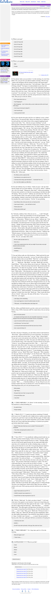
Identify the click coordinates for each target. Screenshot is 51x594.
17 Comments (42, 6)
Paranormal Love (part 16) (21, 575)
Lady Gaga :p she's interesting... (21, 298)
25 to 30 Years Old (18, 46)
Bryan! (15, 547)
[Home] (6, 1)
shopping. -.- (17, 250)
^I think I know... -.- (18, 537)
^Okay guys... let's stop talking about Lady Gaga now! (26, 303)
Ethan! (15, 549)
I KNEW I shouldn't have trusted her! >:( (22, 493)
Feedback (48, 6)
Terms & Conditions (16, 588)
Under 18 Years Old (18, 41)
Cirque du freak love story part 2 (26, 72)
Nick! (15, 552)
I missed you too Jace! (19, 520)
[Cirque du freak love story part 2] (15, 74)
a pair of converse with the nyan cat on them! (24, 320)
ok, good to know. (18, 407)
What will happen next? (19, 534)
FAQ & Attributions (35, 588)
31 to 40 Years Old (18, 49)
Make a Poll (28, 1)
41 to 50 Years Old (18, 51)
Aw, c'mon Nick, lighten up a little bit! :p (22, 182)
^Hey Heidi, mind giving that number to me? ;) (24, 429)
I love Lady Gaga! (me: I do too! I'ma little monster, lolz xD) (26, 301)
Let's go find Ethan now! (19, 395)
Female (15, 66)
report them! (5, 81)
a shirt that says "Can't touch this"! (21, 323)
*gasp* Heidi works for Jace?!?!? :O (22, 490)
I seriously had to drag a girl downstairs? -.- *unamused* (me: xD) (28, 179)
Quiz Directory (33, 1)
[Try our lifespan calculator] (5, 64)
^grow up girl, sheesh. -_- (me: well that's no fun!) (25, 204)
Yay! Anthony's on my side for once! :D (22, 177)
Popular (38, 1)
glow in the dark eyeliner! (19, 314)
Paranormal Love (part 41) (21, 571)
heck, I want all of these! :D (20, 328)
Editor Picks (43, 1)
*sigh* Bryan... (17, 390)
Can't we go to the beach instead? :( (22, 108)
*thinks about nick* (18, 206)
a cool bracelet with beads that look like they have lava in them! (28, 325)
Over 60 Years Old (18, 56)
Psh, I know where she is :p (20, 99)
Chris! (15, 544)
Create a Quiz (44, 75)
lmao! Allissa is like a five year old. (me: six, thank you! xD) (27, 202)
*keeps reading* (17, 409)
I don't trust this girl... (18, 110)
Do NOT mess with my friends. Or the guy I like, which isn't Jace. (28, 525)
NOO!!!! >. (16, 523)
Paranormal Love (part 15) (21, 577)
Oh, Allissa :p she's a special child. (21, 174)
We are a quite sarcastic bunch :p (21, 239)
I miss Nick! (16, 397)
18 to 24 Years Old (18, 44)
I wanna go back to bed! (19, 112)
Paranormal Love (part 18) (21, 573)
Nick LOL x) (16, 241)
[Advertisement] (30, 27)
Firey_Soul (48, 16)
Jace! (15, 554)
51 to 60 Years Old (18, 53)
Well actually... (17, 388)
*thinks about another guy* (20, 209)
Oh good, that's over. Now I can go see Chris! (24, 393)
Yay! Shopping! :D (18, 101)
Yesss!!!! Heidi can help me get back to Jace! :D (24, 495)
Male (15, 64)
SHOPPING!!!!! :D (18, 248)
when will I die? (3, 70)
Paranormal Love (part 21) (21, 569)
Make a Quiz (22, 1)
